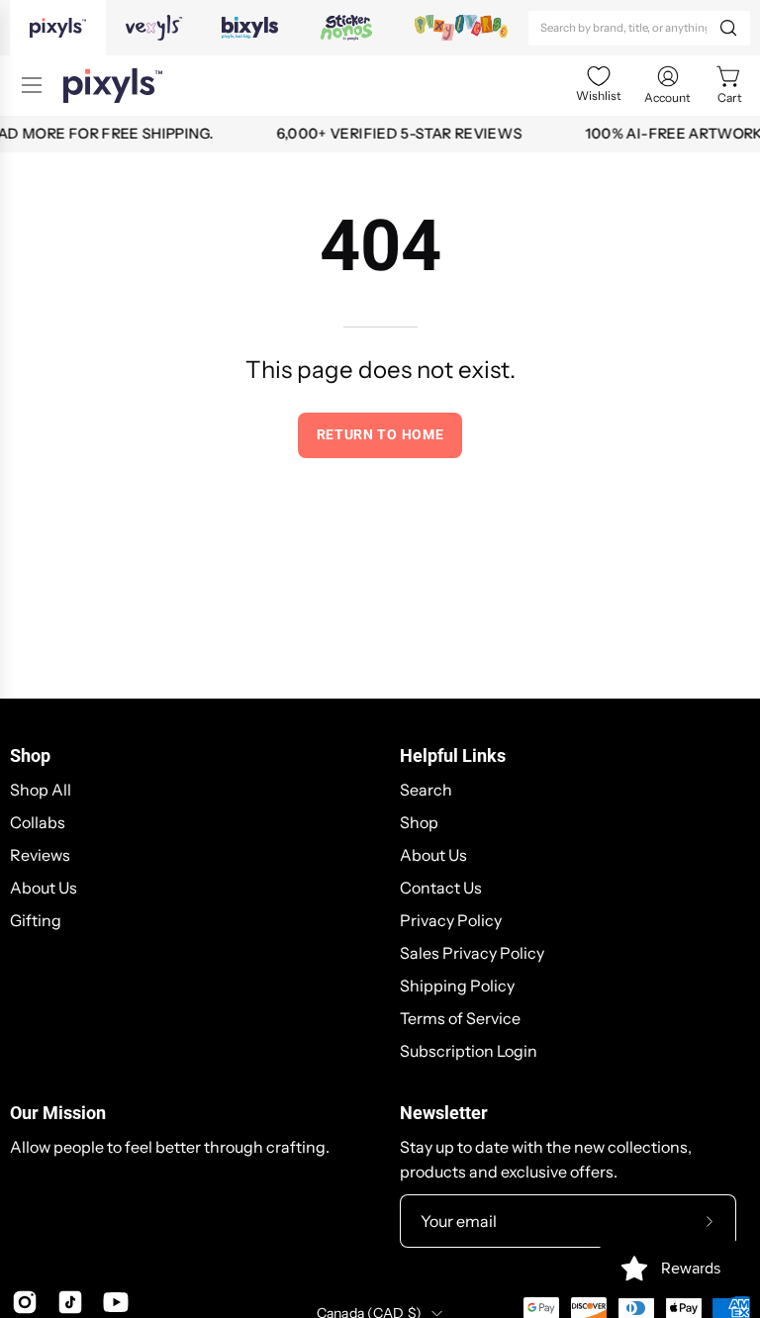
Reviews (40, 855)
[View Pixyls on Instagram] (25, 1302)
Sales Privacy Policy (472, 953)
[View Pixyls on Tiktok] (70, 1302)
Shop (30, 756)
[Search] (728, 28)
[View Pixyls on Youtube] (116, 1302)
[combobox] (639, 28)
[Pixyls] (112, 85)
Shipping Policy (457, 985)
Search (426, 790)
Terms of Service (460, 1018)
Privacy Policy (451, 920)
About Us (43, 887)
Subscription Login (468, 1051)
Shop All (40, 790)
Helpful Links (453, 756)
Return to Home (380, 434)
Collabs (37, 822)
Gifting (35, 920)
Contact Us (441, 887)
